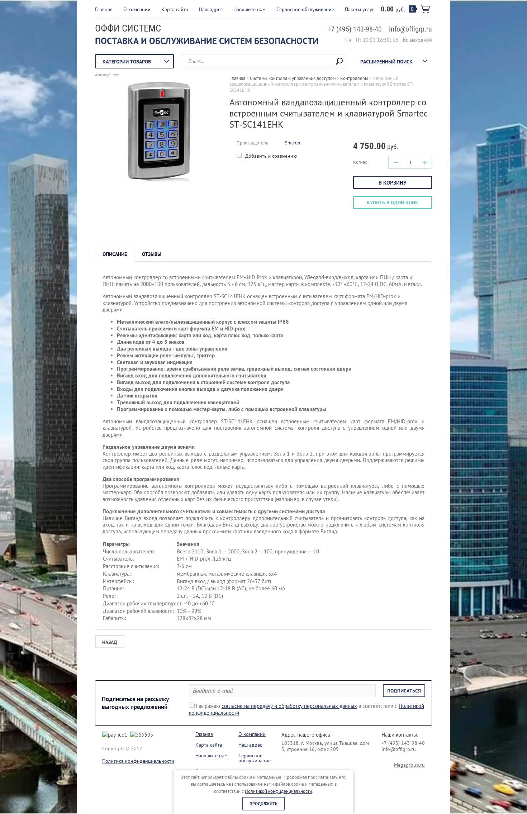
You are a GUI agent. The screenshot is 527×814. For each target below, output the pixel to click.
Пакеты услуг (359, 9)
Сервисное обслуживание (305, 9)
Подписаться (404, 690)
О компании (137, 9)
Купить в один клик (392, 202)
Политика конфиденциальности (138, 761)
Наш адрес (211, 9)
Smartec (293, 143)
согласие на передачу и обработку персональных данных (289, 706)
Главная (104, 9)
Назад (109, 642)
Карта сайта (174, 9)
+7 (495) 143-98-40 (354, 29)
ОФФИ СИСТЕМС (128, 28)
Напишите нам (249, 9)
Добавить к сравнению (270, 156)
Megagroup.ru (409, 765)
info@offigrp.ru (410, 29)
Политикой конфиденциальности (278, 791)
